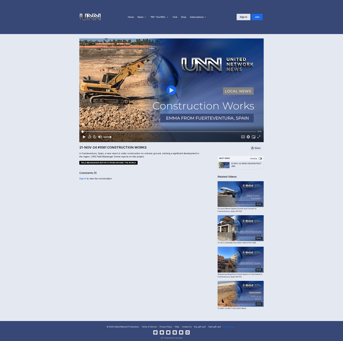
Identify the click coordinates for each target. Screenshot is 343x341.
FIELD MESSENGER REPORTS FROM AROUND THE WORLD (108, 163)
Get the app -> (229, 327)
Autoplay (253, 159)
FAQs (177, 327)
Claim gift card (214, 327)
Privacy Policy (166, 327)
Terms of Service (149, 327)
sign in (82, 178)
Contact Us (187, 327)
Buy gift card (200, 327)
